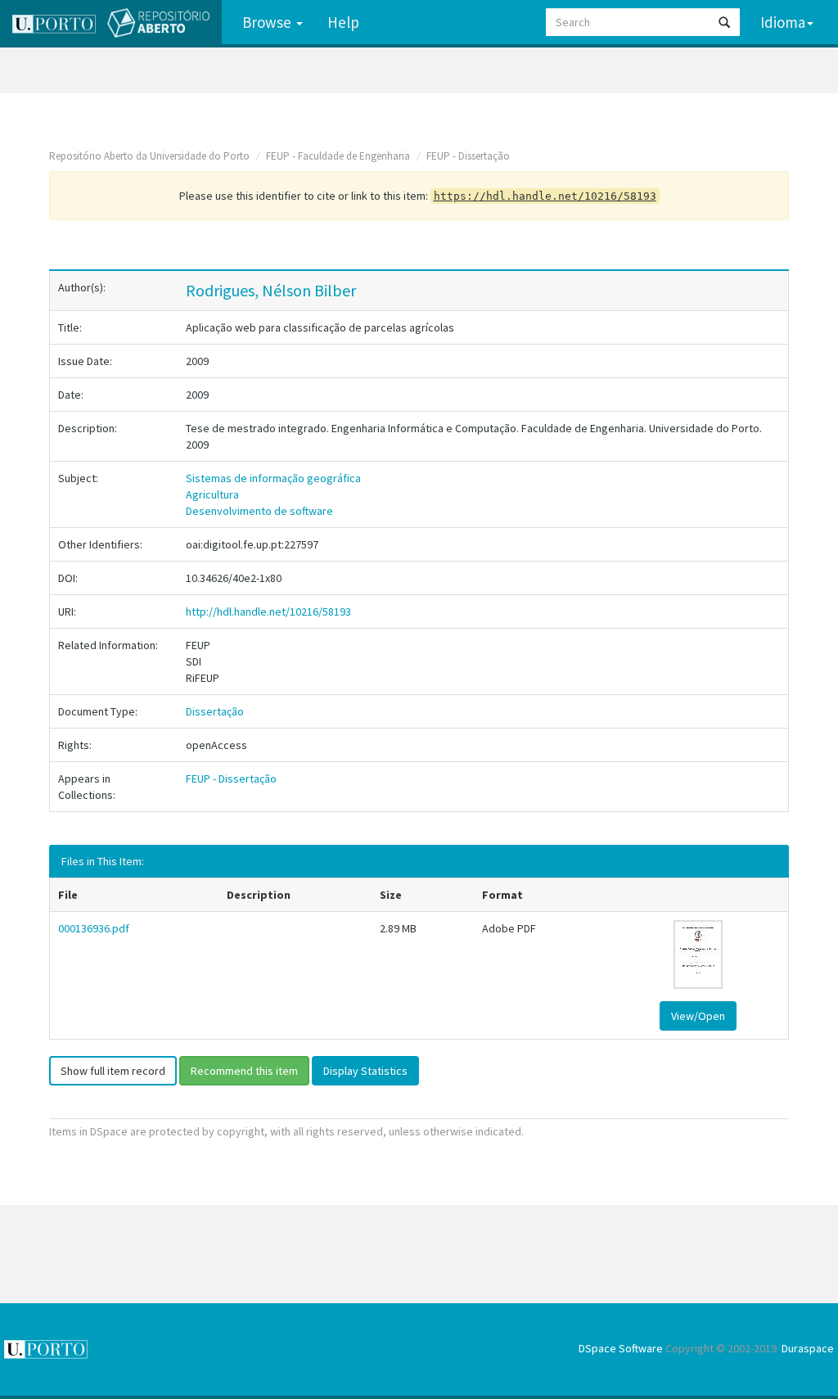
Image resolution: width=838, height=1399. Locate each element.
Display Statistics (365, 1070)
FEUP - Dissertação (468, 156)
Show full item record (113, 1070)
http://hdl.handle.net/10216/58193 (268, 611)
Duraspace (808, 1348)
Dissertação (215, 711)
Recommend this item (244, 1070)
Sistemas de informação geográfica (273, 478)
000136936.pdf (93, 928)
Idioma (782, 22)
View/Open (698, 1016)
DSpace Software (621, 1348)
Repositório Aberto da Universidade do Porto (149, 156)
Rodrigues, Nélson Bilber (271, 290)
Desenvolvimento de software (259, 510)
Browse (268, 22)
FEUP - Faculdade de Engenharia (338, 156)
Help (343, 22)
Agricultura (212, 494)
